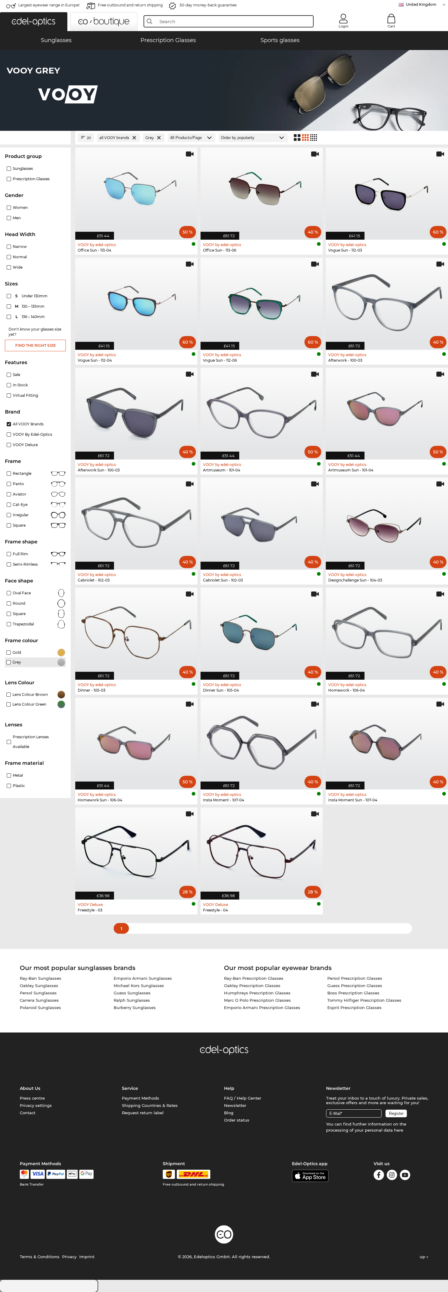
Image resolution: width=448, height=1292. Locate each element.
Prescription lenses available (31, 742)
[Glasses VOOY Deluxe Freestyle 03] (136, 850)
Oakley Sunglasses (39, 985)
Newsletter (235, 1105)
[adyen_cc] (24, 1174)
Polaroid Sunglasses (40, 1007)
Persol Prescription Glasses (354, 978)
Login (343, 26)
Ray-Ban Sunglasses (40, 978)
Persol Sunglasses (38, 992)
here (398, 1130)
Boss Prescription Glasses (353, 992)
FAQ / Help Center (242, 1098)
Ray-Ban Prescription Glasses (253, 978)
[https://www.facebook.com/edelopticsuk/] (379, 1176)
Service (130, 1088)
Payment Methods (140, 1098)
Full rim (20, 554)
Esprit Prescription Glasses (354, 1007)
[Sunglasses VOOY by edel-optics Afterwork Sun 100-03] (136, 410)
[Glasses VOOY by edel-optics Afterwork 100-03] (387, 300)
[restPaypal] (56, 1174)
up (423, 1256)
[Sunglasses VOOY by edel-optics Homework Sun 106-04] (136, 740)
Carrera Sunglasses (39, 1000)
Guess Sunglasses (132, 992)
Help (229, 1088)
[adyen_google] (86, 1174)
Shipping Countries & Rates (150, 1105)
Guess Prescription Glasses (354, 985)
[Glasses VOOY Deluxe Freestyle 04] (262, 850)
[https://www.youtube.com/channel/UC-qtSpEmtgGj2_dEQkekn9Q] (405, 1176)
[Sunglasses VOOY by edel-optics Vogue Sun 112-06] (262, 300)
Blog (228, 1112)
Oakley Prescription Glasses (252, 985)
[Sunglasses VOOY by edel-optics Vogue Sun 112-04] (136, 300)
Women (20, 207)
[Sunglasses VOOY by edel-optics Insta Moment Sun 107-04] (387, 740)
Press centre (32, 1098)
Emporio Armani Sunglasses (143, 978)
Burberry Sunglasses (135, 1007)
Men (17, 218)
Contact (27, 1112)
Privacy (69, 1256)
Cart (391, 26)
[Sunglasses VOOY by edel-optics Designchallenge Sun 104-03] (387, 520)
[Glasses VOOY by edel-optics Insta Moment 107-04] (262, 740)
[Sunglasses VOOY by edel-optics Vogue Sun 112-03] (387, 190)
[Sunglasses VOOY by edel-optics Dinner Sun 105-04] (262, 630)
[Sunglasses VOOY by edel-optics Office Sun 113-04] (136, 190)
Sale (16, 374)
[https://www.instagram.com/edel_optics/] (392, 1176)
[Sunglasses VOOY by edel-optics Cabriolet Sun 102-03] (262, 520)
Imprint (86, 1256)
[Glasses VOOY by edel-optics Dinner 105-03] (136, 630)
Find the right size (35, 345)
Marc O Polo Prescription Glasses (257, 1000)
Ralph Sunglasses (132, 1000)
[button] (33, 21)
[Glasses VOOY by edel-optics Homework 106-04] (387, 630)
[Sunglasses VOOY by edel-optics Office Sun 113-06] (262, 190)
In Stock (20, 385)
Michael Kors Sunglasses (139, 985)
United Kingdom (421, 4)
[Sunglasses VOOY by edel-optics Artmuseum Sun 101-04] (387, 410)
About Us (30, 1088)
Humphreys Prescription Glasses (257, 992)
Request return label (143, 1112)
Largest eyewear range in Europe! (49, 5)
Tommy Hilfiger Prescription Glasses (364, 1000)
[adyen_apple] (72, 1174)
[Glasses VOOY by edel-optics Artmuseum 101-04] (262, 410)
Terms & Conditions (39, 1256)
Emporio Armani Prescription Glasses (262, 1007)
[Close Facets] (35, 138)
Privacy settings (36, 1105)
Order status (236, 1120)
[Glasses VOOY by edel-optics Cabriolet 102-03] (136, 520)
